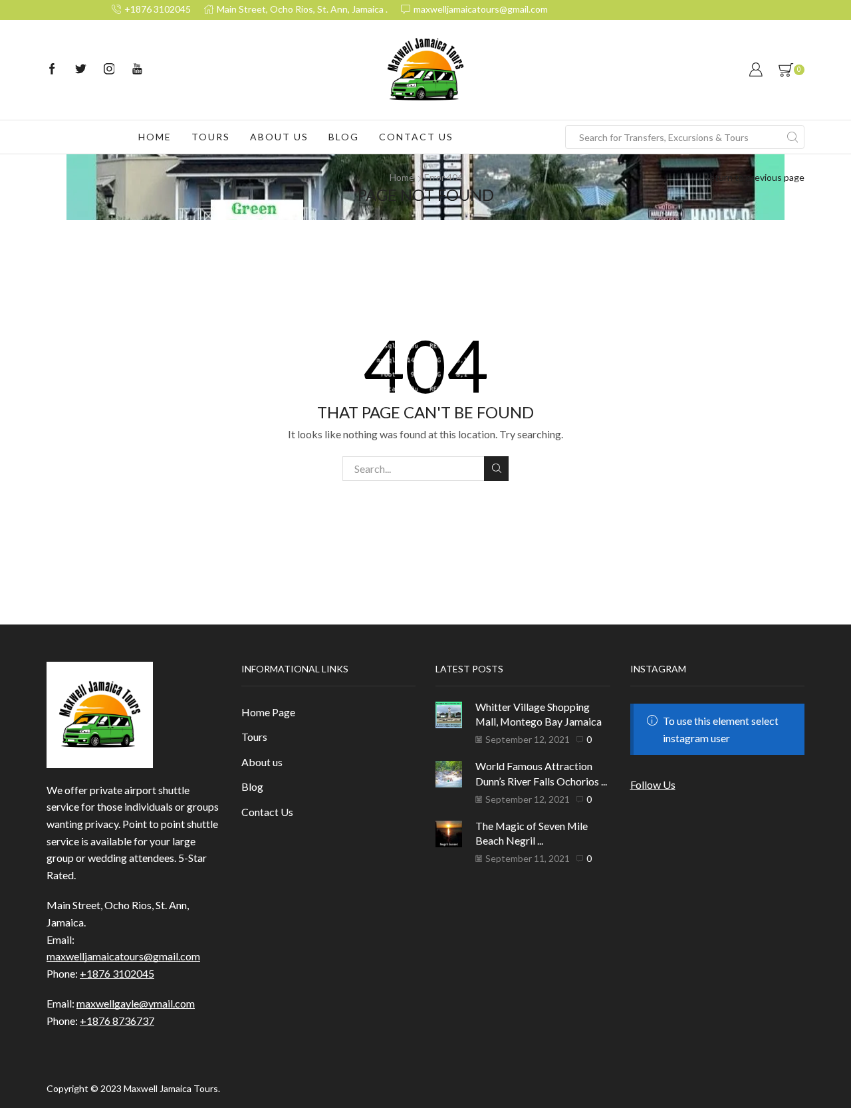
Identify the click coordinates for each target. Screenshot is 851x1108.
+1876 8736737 (117, 1020)
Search (496, 468)
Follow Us (652, 784)
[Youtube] (137, 69)
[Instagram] (109, 69)
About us (279, 136)
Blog (343, 136)
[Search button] (792, 137)
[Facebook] (52, 69)
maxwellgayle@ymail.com (135, 1003)
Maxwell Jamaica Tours (171, 1088)
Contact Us (416, 136)
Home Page (268, 712)
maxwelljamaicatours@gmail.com (123, 956)
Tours (210, 136)
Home (155, 136)
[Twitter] (80, 69)
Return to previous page (753, 177)
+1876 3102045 (117, 973)
